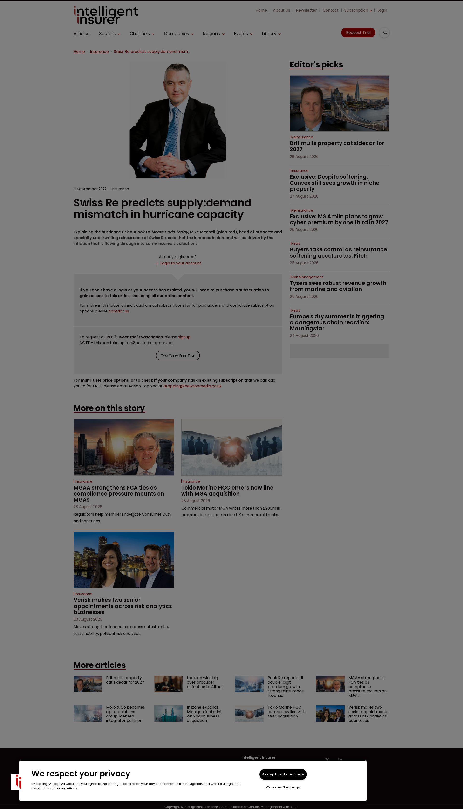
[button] (18, 782)
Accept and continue (283, 774)
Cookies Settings (283, 787)
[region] (193, 780)
